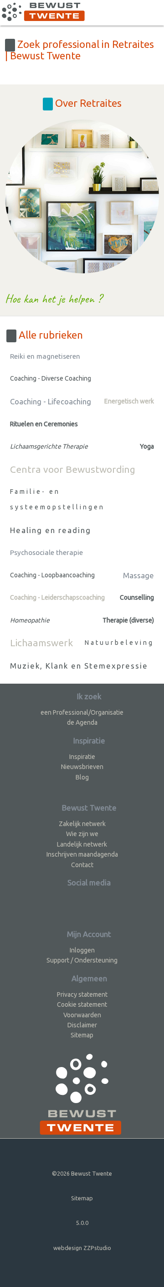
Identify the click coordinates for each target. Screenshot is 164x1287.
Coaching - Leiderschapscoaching (57, 597)
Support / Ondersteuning (82, 960)
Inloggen (82, 950)
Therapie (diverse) (128, 620)
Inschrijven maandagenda (82, 854)
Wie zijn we (82, 833)
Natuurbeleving (119, 642)
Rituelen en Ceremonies (44, 424)
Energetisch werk (129, 401)
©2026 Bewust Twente (82, 1173)
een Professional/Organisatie (82, 712)
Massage (138, 575)
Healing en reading (50, 530)
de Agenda (82, 722)
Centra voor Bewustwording (72, 469)
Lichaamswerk (41, 642)
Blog (82, 777)
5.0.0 (82, 1222)
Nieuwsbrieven (82, 766)
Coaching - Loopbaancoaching (52, 575)
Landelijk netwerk (82, 844)
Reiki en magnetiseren (45, 356)
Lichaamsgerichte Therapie (49, 446)
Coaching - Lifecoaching (50, 401)
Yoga (147, 446)
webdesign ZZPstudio (82, 1248)
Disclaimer (82, 1025)
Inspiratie (82, 756)
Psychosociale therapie (46, 552)
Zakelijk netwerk (82, 823)
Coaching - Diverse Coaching (50, 378)
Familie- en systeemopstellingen (57, 499)
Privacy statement (82, 994)
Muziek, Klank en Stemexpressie (79, 665)
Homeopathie (30, 620)
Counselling (137, 597)
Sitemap (82, 1035)
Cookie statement (82, 1004)
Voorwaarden (82, 1015)
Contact (82, 864)
